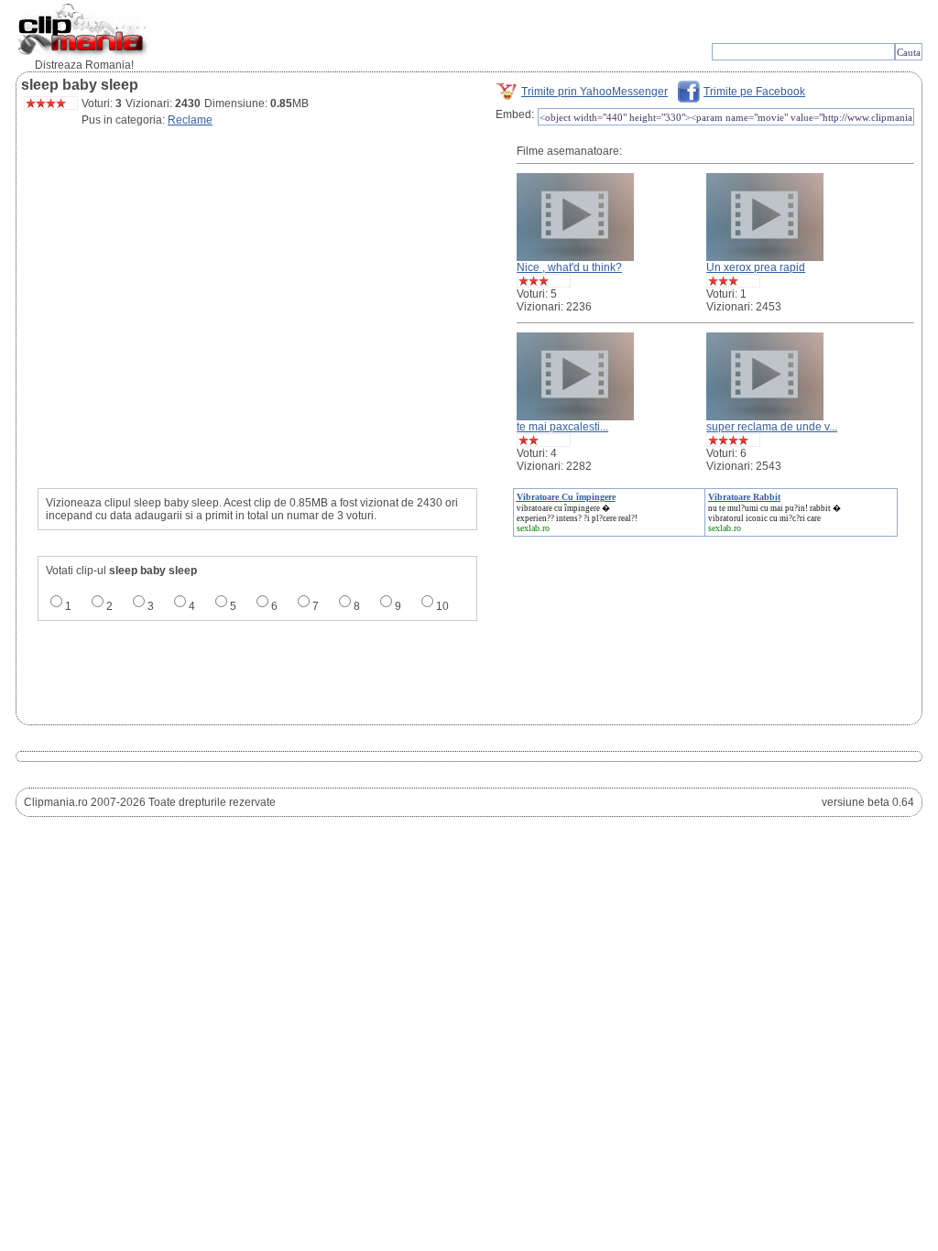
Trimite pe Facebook (754, 91)
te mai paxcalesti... (562, 426)
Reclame (190, 120)
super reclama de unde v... (771, 426)
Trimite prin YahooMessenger (594, 91)
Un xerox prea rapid (755, 267)
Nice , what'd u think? (569, 267)
